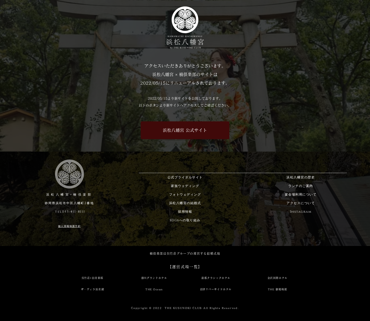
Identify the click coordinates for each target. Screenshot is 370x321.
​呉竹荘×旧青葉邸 (92, 278)
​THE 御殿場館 (277, 289)
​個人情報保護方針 (69, 226)
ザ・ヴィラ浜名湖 (92, 289)
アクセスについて (300, 203)
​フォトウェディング (185, 194)
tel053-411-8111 (69, 212)
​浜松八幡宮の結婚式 (185, 203)
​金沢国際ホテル (277, 278)
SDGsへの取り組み (185, 220)
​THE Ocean (154, 289)
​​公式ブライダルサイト (185, 177)
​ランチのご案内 (300, 186)
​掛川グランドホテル (154, 278)
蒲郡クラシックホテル (215, 278)
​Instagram (301, 211)
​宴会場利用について (301, 194)
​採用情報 (185, 211)
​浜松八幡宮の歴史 (300, 177)
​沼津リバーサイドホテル (216, 289)
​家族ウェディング (185, 186)
